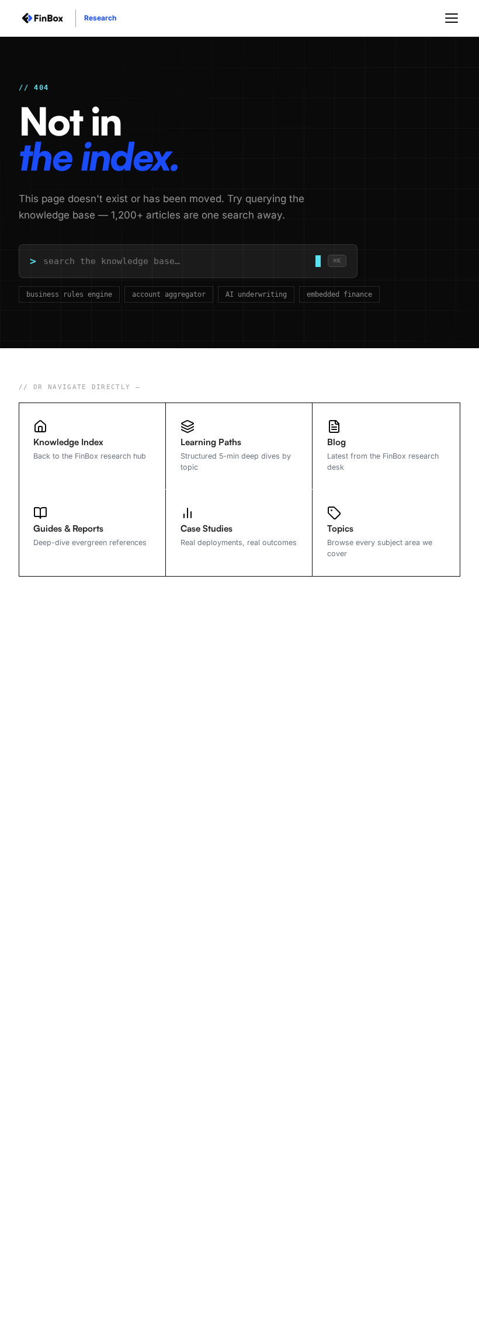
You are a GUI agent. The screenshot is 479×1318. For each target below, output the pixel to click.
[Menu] (451, 18)
